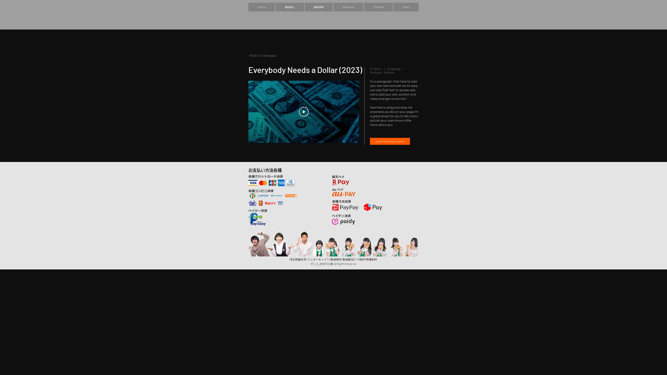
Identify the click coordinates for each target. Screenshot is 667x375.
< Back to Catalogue (262, 56)
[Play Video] (304, 112)
